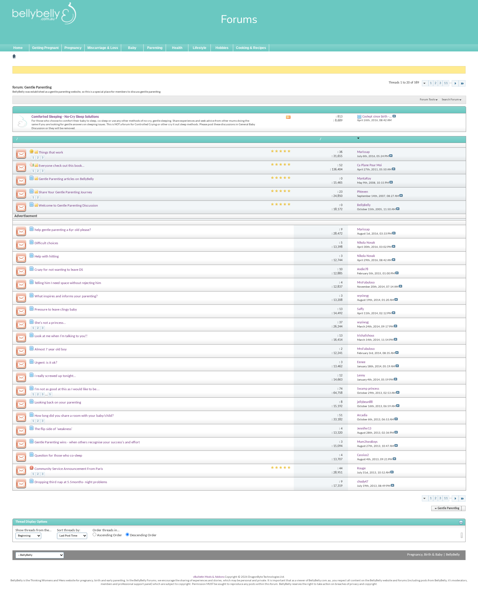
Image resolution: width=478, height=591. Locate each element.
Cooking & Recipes (251, 48)
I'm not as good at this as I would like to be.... (67, 389)
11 (446, 83)
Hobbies (221, 48)
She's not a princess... (50, 323)
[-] (455, 83)
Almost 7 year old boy (51, 349)
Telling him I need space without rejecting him (68, 283)
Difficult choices (46, 243)
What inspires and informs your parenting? (66, 296)
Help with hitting (47, 256)
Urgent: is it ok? (46, 363)
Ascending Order (109, 535)
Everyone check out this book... (61, 166)
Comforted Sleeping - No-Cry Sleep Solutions (65, 117)
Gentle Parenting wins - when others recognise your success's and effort (87, 442)
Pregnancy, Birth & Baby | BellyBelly (433, 554)
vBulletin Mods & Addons (208, 577)
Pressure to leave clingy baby (56, 309)
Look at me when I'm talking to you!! (61, 336)
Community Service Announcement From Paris (69, 469)
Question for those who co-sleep (58, 455)
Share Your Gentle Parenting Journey (65, 192)
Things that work (51, 152)
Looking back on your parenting (58, 402)
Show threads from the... (33, 530)
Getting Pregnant (45, 48)
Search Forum (450, 99)
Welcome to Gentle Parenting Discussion (68, 205)
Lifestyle (199, 48)
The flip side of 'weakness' (53, 429)
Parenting (154, 48)
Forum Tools (427, 99)
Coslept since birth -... (377, 116)
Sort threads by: (68, 530)
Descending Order (143, 535)
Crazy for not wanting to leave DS (59, 270)
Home (18, 48)
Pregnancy (73, 48)
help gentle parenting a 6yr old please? (63, 230)
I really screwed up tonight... (55, 376)
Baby (132, 48)
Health (177, 48)
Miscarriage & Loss (102, 48)
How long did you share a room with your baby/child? (74, 416)
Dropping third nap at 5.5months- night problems (71, 482)
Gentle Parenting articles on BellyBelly (66, 179)
